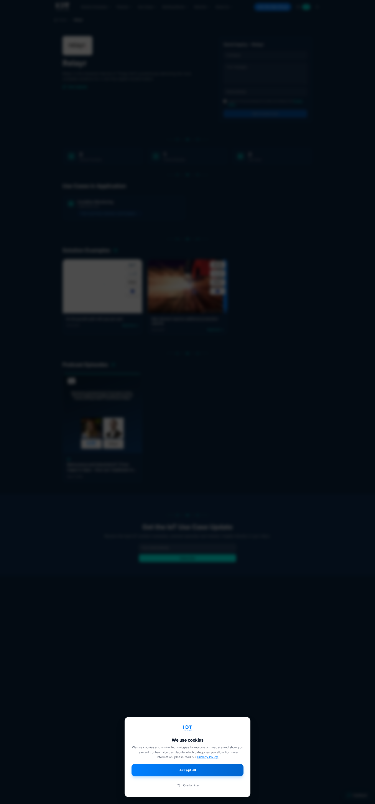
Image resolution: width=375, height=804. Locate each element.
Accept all (187, 770)
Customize (191, 785)
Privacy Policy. (208, 757)
